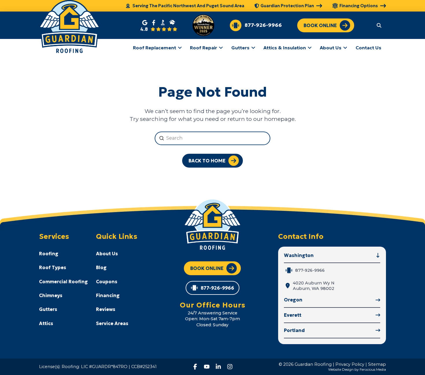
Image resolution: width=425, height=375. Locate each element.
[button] (379, 25)
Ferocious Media (373, 369)
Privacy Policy (349, 364)
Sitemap (377, 364)
